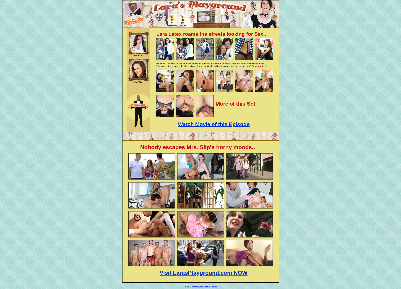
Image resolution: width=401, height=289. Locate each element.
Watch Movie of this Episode (214, 124)
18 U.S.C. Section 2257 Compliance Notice (200, 286)
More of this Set (235, 104)
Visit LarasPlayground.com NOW (203, 273)
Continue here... (260, 66)
